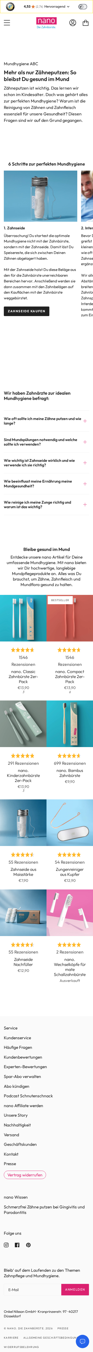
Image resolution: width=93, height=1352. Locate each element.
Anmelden (75, 1289)
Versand (11, 1134)
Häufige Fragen (18, 1047)
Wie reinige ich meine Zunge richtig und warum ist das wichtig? (37, 504)
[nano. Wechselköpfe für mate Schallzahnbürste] (69, 912)
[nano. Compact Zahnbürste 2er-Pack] (69, 618)
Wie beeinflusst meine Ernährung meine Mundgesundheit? (38, 483)
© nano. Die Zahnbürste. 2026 (28, 1328)
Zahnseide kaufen (26, 311)
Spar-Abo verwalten (22, 1076)
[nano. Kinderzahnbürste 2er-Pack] (23, 723)
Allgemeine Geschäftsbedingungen (53, 1337)
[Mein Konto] (72, 22)
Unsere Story (16, 1115)
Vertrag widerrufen (24, 1175)
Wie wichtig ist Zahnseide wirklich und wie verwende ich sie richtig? (39, 462)
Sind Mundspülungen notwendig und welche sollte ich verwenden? (40, 442)
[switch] (82, 6)
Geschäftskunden (20, 1144)
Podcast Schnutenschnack (28, 1096)
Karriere (11, 1337)
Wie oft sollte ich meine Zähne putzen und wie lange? (42, 421)
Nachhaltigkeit (17, 1125)
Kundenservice (17, 1037)
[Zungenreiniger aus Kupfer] (69, 822)
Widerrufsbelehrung (21, 1347)
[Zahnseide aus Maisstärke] (23, 822)
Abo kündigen (16, 1086)
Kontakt (11, 1154)
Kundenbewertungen (23, 1057)
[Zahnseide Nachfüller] (23, 912)
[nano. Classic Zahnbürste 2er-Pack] (23, 618)
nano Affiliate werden (23, 1105)
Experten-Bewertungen (25, 1066)
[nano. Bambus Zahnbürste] (69, 723)
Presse (10, 1163)
